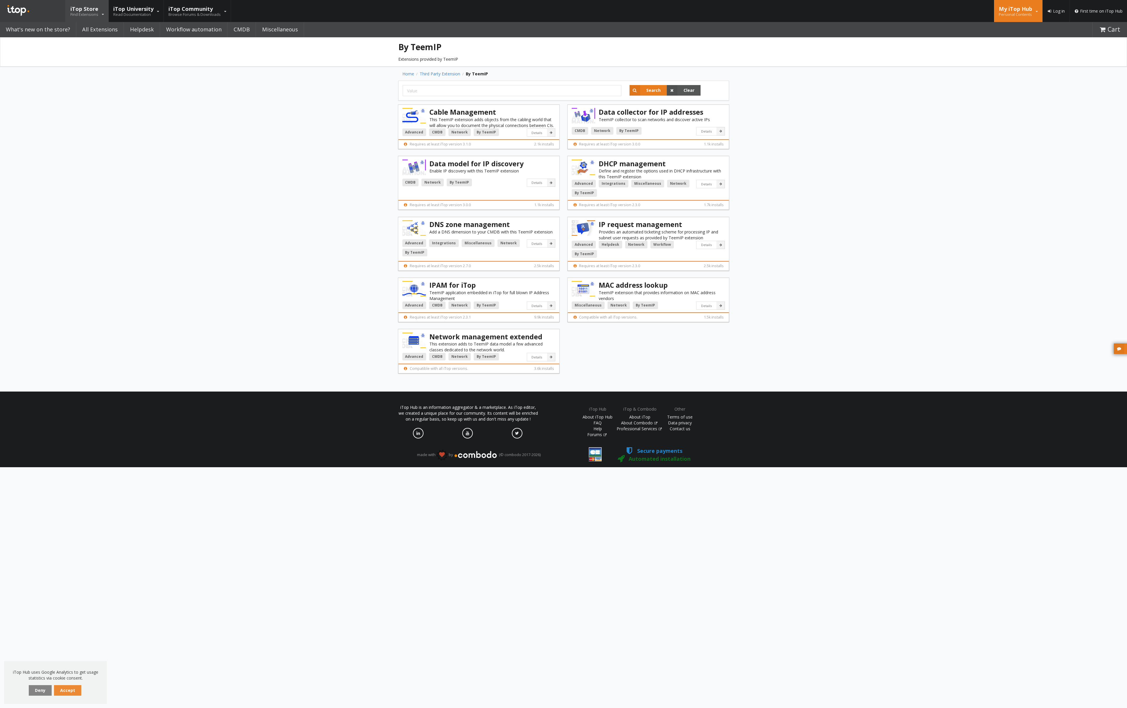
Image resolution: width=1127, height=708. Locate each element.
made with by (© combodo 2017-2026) (479, 454)
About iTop (639, 417)
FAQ (597, 423)
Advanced (414, 132)
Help (597, 428)
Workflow (662, 244)
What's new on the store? (38, 29)
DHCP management (632, 163)
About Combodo (637, 423)
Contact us (680, 428)
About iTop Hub (598, 417)
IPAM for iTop (452, 285)
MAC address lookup (633, 285)
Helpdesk (142, 29)
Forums (595, 434)
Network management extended (485, 336)
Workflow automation (194, 29)
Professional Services (637, 428)
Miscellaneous (280, 29)
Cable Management (462, 112)
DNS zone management (469, 224)
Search (653, 90)
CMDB (242, 29)
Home (408, 74)
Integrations (613, 183)
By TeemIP (486, 132)
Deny (40, 690)
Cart (1114, 29)
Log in (1059, 11)
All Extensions (100, 29)
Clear (689, 90)
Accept (67, 690)
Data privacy (680, 423)
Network (459, 132)
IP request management (640, 224)
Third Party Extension (440, 74)
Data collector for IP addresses (651, 112)
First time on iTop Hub (1101, 11)
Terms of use (680, 417)
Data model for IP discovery (476, 163)
